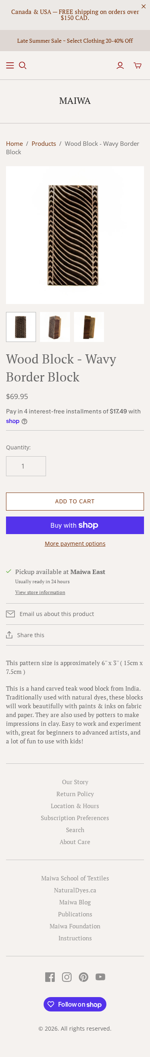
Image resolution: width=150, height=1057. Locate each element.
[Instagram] (67, 977)
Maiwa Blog (75, 902)
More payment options (75, 543)
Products (44, 143)
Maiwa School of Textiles (75, 878)
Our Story (75, 782)
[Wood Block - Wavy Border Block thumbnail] (21, 327)
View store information (40, 592)
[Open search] (23, 66)
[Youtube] (100, 977)
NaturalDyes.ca (75, 890)
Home (14, 143)
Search (75, 830)
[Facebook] (50, 977)
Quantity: (18, 447)
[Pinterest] (83, 977)
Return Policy (75, 794)
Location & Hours (75, 806)
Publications (75, 914)
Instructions (75, 938)
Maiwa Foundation (75, 926)
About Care (75, 842)
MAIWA (75, 100)
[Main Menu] (10, 66)
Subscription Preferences (75, 818)
